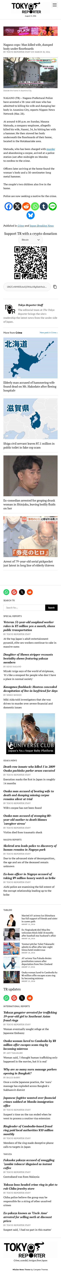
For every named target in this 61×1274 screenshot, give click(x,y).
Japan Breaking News (42, 225)
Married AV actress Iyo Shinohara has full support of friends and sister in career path (39, 918)
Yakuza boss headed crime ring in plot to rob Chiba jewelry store (30, 1186)
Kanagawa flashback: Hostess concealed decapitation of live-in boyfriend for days (30, 689)
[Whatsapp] (35, 206)
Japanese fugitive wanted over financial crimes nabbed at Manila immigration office (29, 1102)
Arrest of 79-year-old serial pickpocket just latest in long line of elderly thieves (28, 563)
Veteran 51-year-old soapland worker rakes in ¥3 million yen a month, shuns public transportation (29, 626)
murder (51, 149)
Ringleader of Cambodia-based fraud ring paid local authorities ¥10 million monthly (28, 1130)
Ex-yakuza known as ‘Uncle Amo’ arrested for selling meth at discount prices (27, 1217)
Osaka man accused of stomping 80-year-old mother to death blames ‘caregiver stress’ (27, 819)
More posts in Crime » (49, 332)
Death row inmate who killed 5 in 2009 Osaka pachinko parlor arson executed (29, 768)
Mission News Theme (21, 1269)
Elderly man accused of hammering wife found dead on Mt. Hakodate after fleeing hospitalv (29, 386)
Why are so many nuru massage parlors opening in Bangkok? (30, 1071)
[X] (17, 206)
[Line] (52, 206)
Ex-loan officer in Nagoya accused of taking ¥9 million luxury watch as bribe (29, 876)
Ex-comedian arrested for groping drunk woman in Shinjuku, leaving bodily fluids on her (29, 504)
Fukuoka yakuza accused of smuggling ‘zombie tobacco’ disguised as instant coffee (28, 1164)
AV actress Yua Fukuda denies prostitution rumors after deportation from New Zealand (37, 961)
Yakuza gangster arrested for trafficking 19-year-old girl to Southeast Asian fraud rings (30, 1016)
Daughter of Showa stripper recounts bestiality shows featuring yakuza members (28, 658)
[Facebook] (9, 206)
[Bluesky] (31, 215)
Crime (21, 225)
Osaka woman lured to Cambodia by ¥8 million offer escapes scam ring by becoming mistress (39, 975)
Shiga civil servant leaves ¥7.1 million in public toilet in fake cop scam (29, 445)
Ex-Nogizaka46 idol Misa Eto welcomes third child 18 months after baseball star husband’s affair (39, 932)
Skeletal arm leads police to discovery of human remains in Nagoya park (29, 848)
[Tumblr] (44, 206)
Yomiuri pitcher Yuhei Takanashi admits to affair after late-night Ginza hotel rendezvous (38, 947)
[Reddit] (26, 206)
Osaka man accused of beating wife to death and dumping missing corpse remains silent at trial (28, 795)
